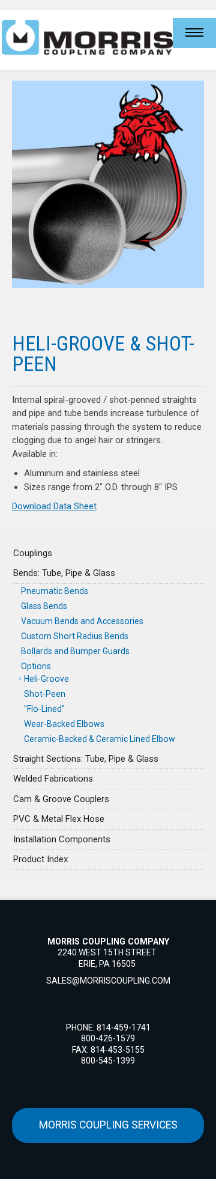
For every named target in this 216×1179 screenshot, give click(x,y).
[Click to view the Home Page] (86, 37)
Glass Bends (44, 606)
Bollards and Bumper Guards (75, 651)
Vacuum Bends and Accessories (82, 621)
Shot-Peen (44, 694)
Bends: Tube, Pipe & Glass (64, 573)
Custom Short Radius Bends (74, 636)
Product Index (40, 859)
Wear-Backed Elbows (64, 724)
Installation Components (61, 839)
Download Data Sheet (54, 506)
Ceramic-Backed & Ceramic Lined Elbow (99, 739)
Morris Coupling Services (108, 1125)
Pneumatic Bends (54, 591)
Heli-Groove (46, 679)
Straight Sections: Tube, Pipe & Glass (85, 758)
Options (36, 666)
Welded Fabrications (53, 778)
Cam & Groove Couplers (61, 799)
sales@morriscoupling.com (108, 980)
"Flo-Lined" (44, 709)
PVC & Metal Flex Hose (58, 818)
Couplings (32, 553)
